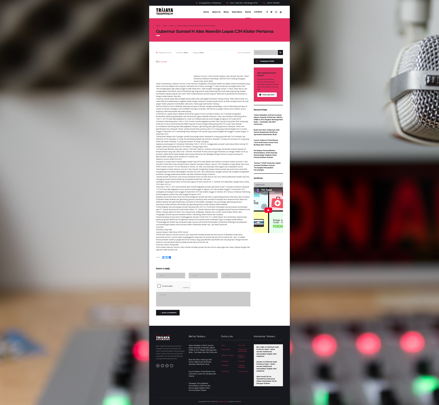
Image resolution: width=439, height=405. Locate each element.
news (226, 12)
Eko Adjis (260, 347)
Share (158, 257)
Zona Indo (225, 371)
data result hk (262, 376)
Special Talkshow (241, 356)
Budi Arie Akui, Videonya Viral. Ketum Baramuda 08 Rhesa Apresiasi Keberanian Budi (267, 132)
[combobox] (268, 184)
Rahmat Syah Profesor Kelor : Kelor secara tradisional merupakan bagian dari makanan (267, 351)
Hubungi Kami (268, 95)
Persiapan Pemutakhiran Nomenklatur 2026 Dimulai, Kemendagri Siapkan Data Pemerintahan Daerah (265, 153)
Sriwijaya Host (223, 401)
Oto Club (241, 345)
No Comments (245, 53)
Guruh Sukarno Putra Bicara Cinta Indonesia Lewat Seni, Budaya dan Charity (266, 142)
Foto (223, 345)
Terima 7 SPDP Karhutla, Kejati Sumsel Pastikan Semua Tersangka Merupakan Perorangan (267, 166)
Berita (248, 12)
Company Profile (267, 61)
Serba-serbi (225, 349)
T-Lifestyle (225, 361)
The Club (241, 361)
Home (206, 12)
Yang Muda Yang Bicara (242, 350)
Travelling (224, 365)
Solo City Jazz (243, 371)
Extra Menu (237, 12)
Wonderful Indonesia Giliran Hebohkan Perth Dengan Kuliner (266, 381)
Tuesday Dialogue (241, 366)
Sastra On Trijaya (227, 355)
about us (216, 12)
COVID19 (258, 12)
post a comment (169, 313)
